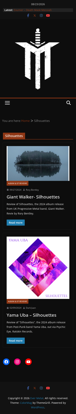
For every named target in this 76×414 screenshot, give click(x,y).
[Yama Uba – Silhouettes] (38, 268)
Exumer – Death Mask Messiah (33, 10)
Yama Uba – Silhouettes (31, 315)
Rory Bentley (32, 189)
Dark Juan (31, 307)
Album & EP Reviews (17, 183)
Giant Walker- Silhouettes (33, 197)
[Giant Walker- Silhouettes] (38, 163)
